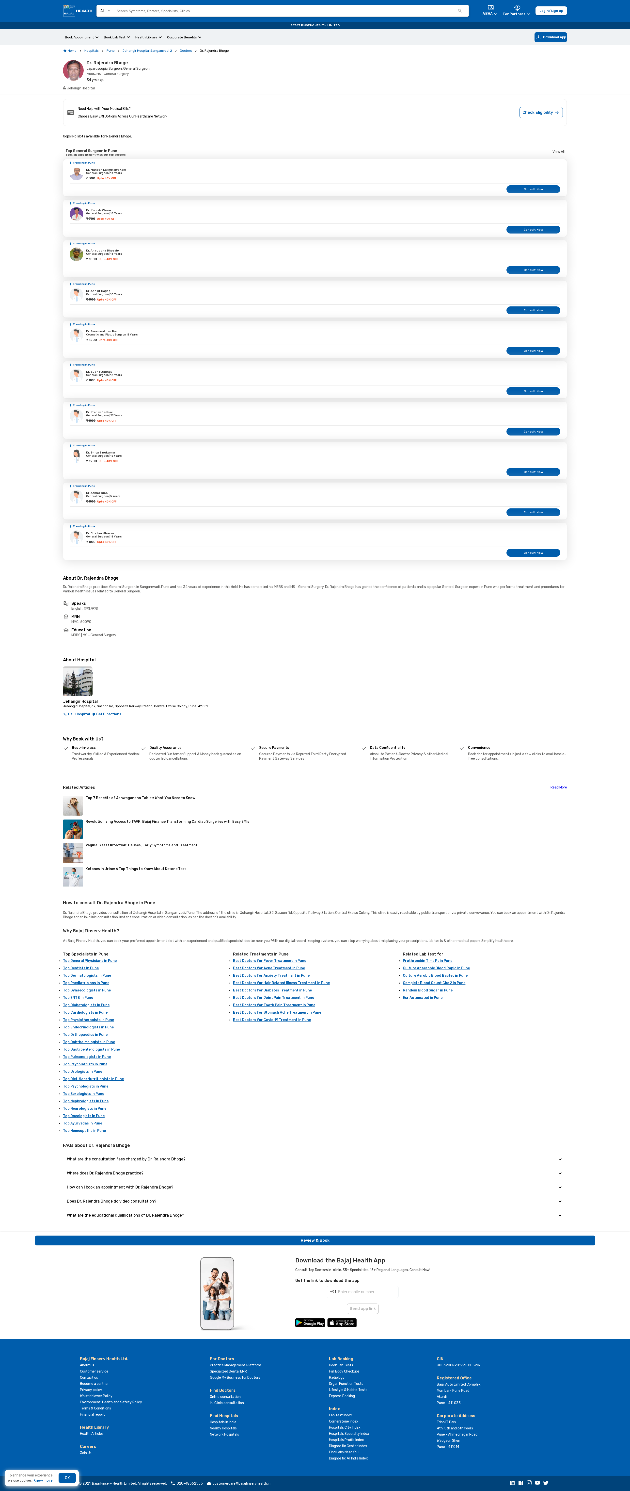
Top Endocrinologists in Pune (88, 1027)
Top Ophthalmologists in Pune (89, 1042)
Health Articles (92, 1434)
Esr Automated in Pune (422, 998)
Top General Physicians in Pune (90, 961)
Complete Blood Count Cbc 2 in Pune (434, 983)
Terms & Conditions (95, 1408)
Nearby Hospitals (223, 1428)
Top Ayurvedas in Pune (82, 1123)
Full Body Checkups (344, 1371)
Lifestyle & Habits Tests (348, 1390)
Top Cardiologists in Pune (85, 1012)
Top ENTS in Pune (78, 998)
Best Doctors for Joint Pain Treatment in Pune (273, 998)
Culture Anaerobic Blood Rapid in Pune (436, 968)
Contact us (89, 1377)
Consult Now (533, 189)
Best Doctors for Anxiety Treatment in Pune (271, 975)
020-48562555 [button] (190, 1483)
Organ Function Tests (346, 1384)
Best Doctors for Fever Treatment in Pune (269, 961)
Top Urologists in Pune (82, 1072)
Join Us (86, 1453)
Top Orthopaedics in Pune (85, 1035)
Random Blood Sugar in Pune (428, 990)
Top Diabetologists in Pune (86, 1005)
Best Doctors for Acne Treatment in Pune (269, 968)
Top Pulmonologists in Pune (87, 1057)
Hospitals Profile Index (346, 1440)
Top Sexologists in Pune (83, 1094)
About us (87, 1365)
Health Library (146, 37)
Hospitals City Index (345, 1427)
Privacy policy (91, 1390)
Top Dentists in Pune (81, 968)
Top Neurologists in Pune (84, 1108)
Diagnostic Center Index (348, 1446)
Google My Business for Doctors (235, 1377)
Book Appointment (79, 37)
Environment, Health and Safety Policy (111, 1402)
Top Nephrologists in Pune (86, 1101)
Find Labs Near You (344, 1452)
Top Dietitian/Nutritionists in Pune (93, 1079)
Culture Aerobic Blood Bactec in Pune (435, 975)
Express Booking (342, 1396)
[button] (513, 1483)
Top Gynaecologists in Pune (87, 990)
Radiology (337, 1377)
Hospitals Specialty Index (349, 1434)
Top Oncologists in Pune (84, 1116)
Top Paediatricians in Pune (86, 983)
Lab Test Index (340, 1415)
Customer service (94, 1371)
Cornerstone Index (343, 1421)
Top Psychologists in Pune (85, 1086)
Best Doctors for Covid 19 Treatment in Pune (272, 1020)
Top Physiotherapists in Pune (88, 1020)
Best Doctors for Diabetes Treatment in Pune (272, 990)
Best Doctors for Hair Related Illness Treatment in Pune (281, 983)
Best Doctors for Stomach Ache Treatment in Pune (277, 1012)
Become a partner (94, 1384)
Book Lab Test (115, 37)
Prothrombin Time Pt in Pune (427, 961)
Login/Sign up (551, 11)
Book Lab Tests (341, 1365)
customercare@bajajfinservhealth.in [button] (241, 1483)
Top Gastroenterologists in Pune (91, 1049)
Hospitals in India (223, 1422)
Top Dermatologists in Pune (87, 975)
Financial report (92, 1414)
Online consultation (225, 1397)
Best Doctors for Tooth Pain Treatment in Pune (274, 1005)
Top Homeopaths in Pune (84, 1131)
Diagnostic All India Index (348, 1458)
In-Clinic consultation (227, 1403)
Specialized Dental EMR (228, 1371)
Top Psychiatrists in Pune (85, 1064)
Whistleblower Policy (96, 1396)
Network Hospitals (224, 1434)
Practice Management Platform (235, 1365)
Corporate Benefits (182, 37)
